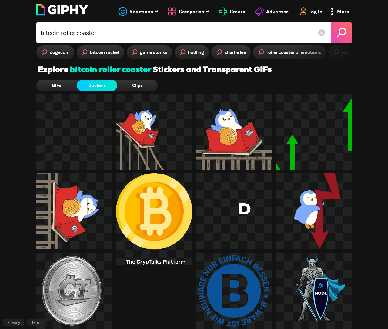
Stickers (97, 85)
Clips (137, 85)
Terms (37, 322)
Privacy (13, 322)
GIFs (57, 85)
